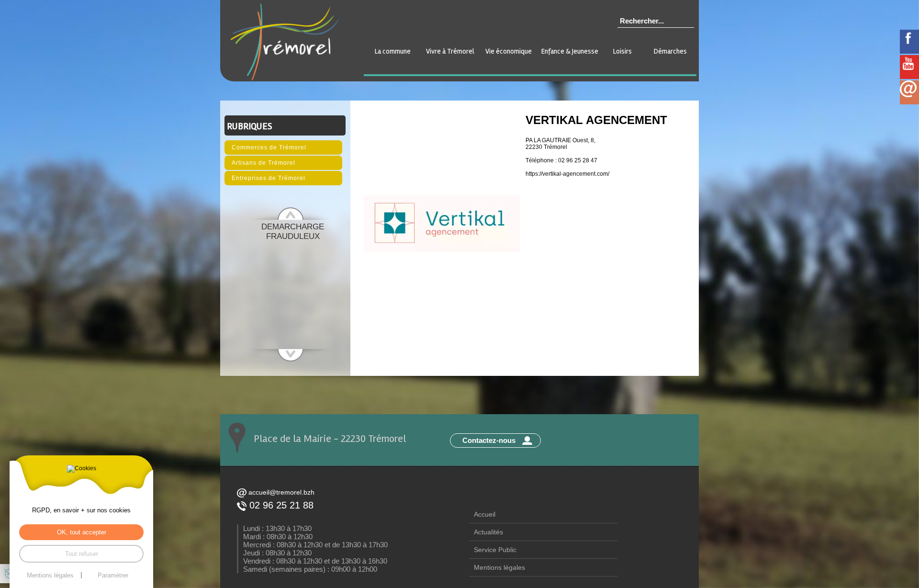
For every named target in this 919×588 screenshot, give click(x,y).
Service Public (495, 550)
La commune (393, 51)
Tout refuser (81, 553)
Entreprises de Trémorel (268, 178)
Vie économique (508, 51)
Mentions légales (499, 567)
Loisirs (622, 51)
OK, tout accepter (81, 532)
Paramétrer (113, 575)
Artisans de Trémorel (263, 162)
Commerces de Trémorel (269, 147)
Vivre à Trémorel (450, 51)
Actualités (488, 532)
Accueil (484, 514)
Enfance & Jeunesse (569, 51)
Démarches (670, 51)
